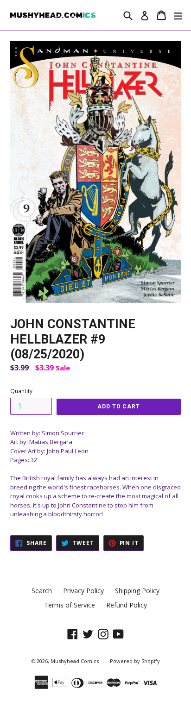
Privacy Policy (83, 590)
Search (42, 590)
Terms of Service (69, 605)
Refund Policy (126, 605)
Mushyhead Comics (75, 660)
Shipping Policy (137, 590)
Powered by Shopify (135, 660)
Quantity (21, 391)
